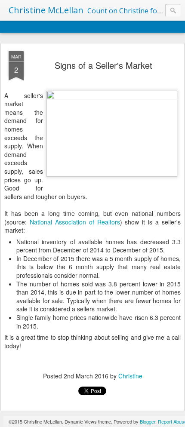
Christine (130, 376)
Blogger (147, 421)
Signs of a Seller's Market (103, 65)
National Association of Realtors (75, 222)
